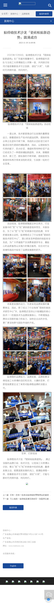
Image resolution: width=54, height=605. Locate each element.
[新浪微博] (16, 49)
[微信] (21, 49)
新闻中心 (14, 14)
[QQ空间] (32, 49)
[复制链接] (38, 49)
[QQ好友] (27, 49)
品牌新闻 (25, 14)
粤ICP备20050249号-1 (12, 600)
